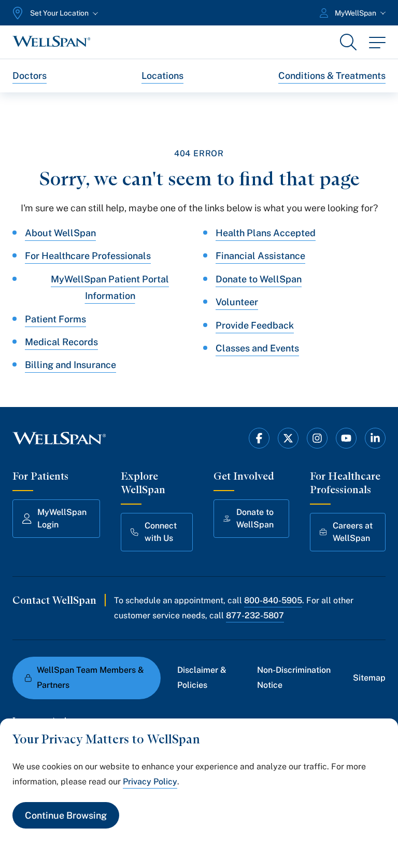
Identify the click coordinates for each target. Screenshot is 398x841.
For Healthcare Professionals (88, 255)
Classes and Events (257, 348)
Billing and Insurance (70, 364)
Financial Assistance (260, 255)
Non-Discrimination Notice (294, 677)
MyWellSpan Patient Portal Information (110, 287)
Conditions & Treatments (332, 75)
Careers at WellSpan (353, 532)
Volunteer (237, 301)
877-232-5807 (255, 615)
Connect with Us (161, 532)
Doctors (29, 75)
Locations (162, 75)
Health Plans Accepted (266, 232)
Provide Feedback (255, 325)
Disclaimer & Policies (201, 677)
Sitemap (369, 678)
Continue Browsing (66, 815)
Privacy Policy (150, 781)
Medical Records (61, 341)
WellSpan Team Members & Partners (90, 677)
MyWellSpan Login (62, 518)
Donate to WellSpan (259, 279)
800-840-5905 (273, 600)
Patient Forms (55, 319)
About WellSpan (60, 232)
